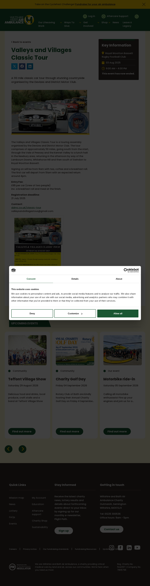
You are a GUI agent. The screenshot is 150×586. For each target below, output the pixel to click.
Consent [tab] (31, 278)
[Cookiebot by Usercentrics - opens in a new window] (126, 270)
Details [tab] (75, 278)
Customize (73, 313)
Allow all (118, 313)
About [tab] (119, 278)
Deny (32, 313)
